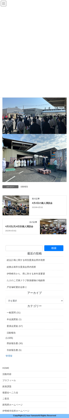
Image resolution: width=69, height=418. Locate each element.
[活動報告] (16, 205)
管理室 (9, 356)
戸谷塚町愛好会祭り (17, 287)
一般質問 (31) (14, 312)
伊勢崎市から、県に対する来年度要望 (26, 273)
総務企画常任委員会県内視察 (21, 267)
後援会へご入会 (10, 392)
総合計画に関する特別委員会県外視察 (26, 260)
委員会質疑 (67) (15, 326)
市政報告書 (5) (14, 350)
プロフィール (9, 380)
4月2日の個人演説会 (42, 203)
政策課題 (6, 386)
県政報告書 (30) (15, 343)
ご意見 (5, 398)
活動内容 (6, 374)
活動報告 (24, 187)
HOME (5, 368)
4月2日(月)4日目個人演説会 (19, 226)
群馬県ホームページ (12, 404)
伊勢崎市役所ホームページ (15, 411)
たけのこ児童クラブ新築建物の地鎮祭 (26, 280)
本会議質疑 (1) (14, 319)
